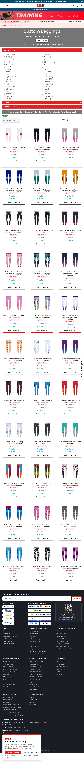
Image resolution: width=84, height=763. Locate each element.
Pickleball (48, 72)
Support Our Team (8, 684)
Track (46, 64)
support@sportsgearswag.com (19, 730)
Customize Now (14, 161)
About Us (59, 661)
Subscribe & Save (35, 666)
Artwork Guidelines (62, 646)
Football (47, 57)
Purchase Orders (82, 368)
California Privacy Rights (10, 704)
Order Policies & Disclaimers (11, 712)
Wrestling (10, 67)
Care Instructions (62, 641)
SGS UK (31, 702)
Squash (47, 94)
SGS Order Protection (9, 677)
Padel (46, 89)
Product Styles (9, 106)
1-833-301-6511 (15, 725)
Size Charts (60, 631)
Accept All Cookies (13, 752)
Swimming (48, 77)
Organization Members (37, 682)
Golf (45, 74)
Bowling (47, 99)
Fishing (9, 84)
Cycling (47, 69)
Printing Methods (62, 636)
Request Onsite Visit (36, 654)
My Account (6, 661)
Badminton (10, 86)
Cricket (47, 82)
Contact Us (60, 664)
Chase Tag (10, 99)
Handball (9, 96)
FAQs (4, 679)
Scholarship (33, 684)
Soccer (47, 60)
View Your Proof (7, 666)
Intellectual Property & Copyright (13, 715)
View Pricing (14, 154)
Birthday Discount (35, 669)
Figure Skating (50, 84)
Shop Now (5, 631)
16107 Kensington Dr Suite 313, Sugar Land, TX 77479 (27, 722)
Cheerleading (49, 62)
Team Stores (33, 636)
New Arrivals (6, 633)
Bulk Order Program (36, 639)
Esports (9, 82)
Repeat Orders (34, 644)
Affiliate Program (35, 689)
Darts (46, 91)
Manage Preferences (31, 752)
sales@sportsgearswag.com (16, 727)
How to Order (6, 682)
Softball (9, 57)
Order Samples (7, 641)
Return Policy (6, 674)
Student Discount (35, 671)
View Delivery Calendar (10, 669)
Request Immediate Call (37, 651)
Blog (58, 671)
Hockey (9, 62)
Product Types (9, 102)
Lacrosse (47, 67)
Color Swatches (61, 633)
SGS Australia (33, 704)
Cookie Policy (6, 702)
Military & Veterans (35, 676)
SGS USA (32, 697)
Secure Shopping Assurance (11, 707)
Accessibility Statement (10, 709)
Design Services (34, 649)
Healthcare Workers (36, 674)
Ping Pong (48, 96)
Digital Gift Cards (8, 643)
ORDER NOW (42, 40)
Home (4, 25)
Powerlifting (49, 79)
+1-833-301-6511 (48, 9)
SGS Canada (33, 699)
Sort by (65, 120)
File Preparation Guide (64, 649)
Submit (76, 598)
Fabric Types (60, 638)
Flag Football (11, 74)
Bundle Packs (7, 638)
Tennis (8, 72)
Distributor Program (36, 646)
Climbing (10, 89)
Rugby (9, 79)
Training (12, 25)
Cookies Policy (27, 755)
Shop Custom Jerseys (9, 636)
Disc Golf (9, 91)
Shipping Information (9, 672)
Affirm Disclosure (8, 687)
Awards (47, 86)
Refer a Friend (34, 687)
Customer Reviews (62, 666)
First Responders (34, 679)
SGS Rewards (33, 664)
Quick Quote (33, 631)
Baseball (47, 55)
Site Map (59, 674)
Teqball (9, 94)
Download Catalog (62, 643)
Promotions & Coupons (37, 661)
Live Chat (9, 733)
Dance (8, 69)
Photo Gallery (60, 669)
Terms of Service (7, 697)
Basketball (10, 55)
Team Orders (33, 633)
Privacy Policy (7, 699)
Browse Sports (9, 50)
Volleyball (10, 60)
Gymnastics (11, 77)
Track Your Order (8, 664)
